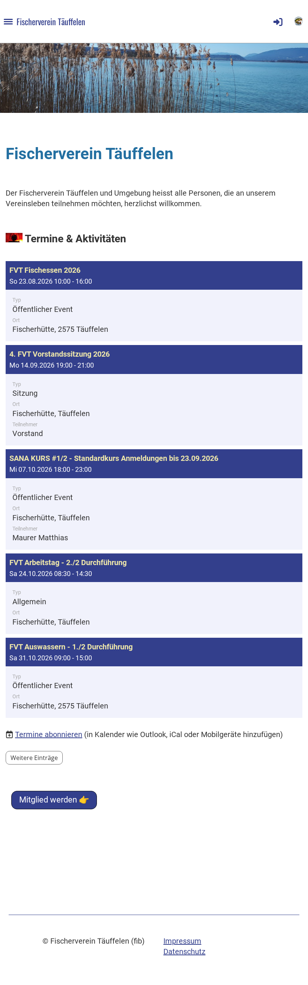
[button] (154, 301)
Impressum (182, 940)
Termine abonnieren (48, 734)
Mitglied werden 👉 (54, 799)
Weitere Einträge (34, 758)
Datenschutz (184, 951)
